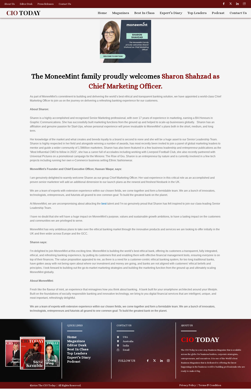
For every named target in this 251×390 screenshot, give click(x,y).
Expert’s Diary (171, 13)
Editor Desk (26, 4)
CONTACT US (124, 325)
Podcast (218, 13)
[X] (154, 360)
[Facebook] (223, 3)
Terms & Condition (209, 385)
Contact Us (65, 4)
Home (102, 13)
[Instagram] (244, 3)
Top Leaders (197, 13)
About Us (9, 4)
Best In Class (144, 13)
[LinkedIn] (237, 3)
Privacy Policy (187, 385)
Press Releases (46, 4)
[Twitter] (230, 3)
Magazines (120, 13)
